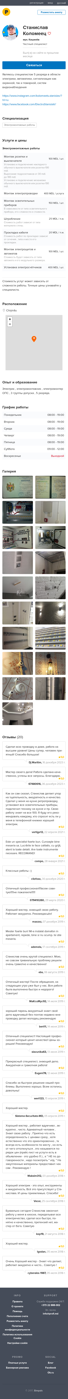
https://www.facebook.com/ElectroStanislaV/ (29, 104)
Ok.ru (51, 1372)
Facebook (50, 1367)
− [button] (10, 324)
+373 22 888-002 (50, 1305)
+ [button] (10, 319)
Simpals (38, 1390)
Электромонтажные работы (19, 125)
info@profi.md (50, 1313)
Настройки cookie (17, 1343)
